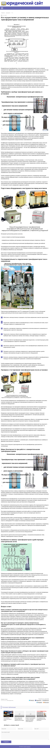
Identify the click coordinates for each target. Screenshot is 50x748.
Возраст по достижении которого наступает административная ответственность (30, 720)
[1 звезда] (1, 700)
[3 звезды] (3, 700)
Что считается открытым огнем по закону (8, 719)
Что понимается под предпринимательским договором (41, 719)
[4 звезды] (4, 700)
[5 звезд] (6, 700)
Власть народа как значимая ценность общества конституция (19, 719)
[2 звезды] (2, 700)
